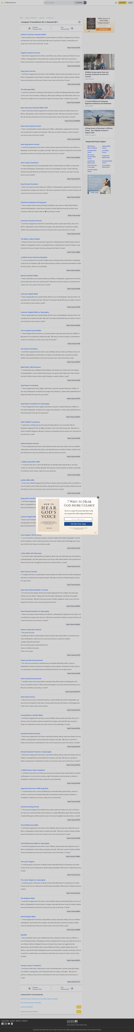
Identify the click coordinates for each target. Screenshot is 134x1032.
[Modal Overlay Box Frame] (67, 516)
